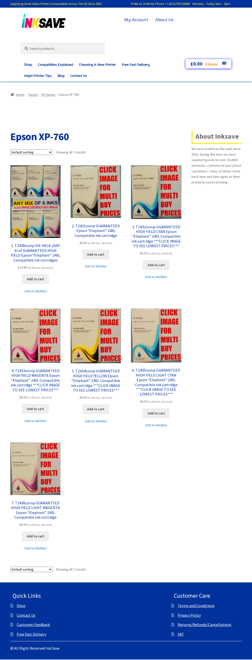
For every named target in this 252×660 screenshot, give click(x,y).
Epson (33, 94)
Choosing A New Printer (97, 64)
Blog (60, 75)
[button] (36, 291)
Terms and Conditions (196, 605)
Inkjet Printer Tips (38, 75)
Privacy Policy (189, 615)
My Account (136, 19)
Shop (28, 64)
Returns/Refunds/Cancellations (204, 624)
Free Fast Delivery (136, 64)
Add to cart (35, 279)
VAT (181, 634)
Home (20, 94)
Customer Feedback (33, 624)
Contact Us (78, 75)
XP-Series (48, 94)
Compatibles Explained (55, 64)
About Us (164, 19)
